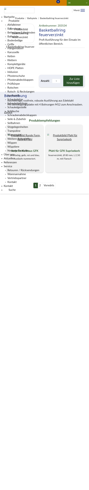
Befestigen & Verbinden (21, 32)
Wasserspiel (14, 135)
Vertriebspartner (16, 178)
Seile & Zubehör (16, 119)
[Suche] (11, 3)
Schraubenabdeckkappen (22, 115)
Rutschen (12, 87)
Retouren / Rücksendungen (23, 170)
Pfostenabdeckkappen (20, 80)
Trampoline (13, 131)
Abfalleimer (14, 25)
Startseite (9, 17)
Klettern (12, 60)
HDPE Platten (15, 68)
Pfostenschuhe (16, 76)
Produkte (13, 21)
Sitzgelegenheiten (17, 127)
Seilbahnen (13, 123)
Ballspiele (12, 36)
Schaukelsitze (15, 99)
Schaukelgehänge (17, 103)
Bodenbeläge (15, 40)
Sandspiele (13, 95)
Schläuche (13, 111)
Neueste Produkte (18, 150)
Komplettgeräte (16, 64)
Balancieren (14, 28)
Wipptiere (13, 147)
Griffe (10, 44)
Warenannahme (16, 174)
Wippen (12, 143)
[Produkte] (33, 3)
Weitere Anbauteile (18, 139)
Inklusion (12, 72)
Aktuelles (9, 158)
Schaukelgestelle (16, 107)
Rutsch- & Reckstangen (20, 91)
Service (8, 166)
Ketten (11, 56)
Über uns (9, 154)
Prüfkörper (13, 84)
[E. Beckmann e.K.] (19, 10)
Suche (12, 190)
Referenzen (10, 162)
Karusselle (13, 52)
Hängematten (15, 48)
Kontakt (12, 182)
